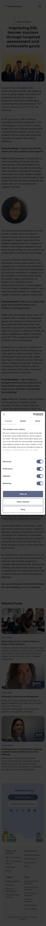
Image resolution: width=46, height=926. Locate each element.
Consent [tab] (8, 421)
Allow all (23, 494)
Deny (23, 509)
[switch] (40, 469)
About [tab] (37, 421)
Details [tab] (23, 421)
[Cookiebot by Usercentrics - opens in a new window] (33, 414)
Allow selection (23, 502)
